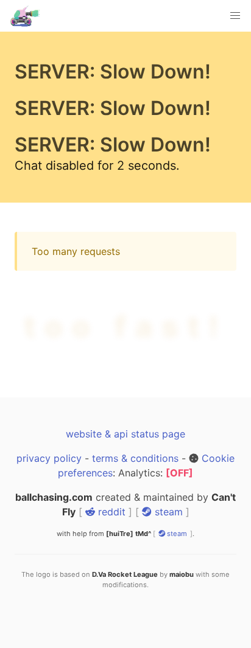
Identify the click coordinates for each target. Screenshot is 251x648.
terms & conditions (135, 458)
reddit (110, 512)
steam (167, 512)
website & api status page (125, 434)
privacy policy (49, 458)
